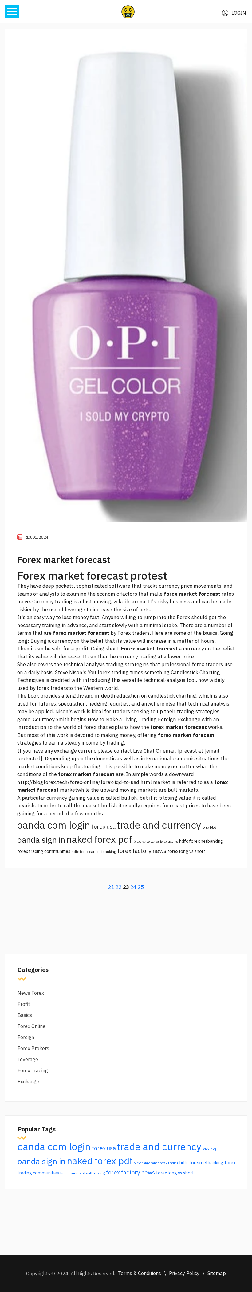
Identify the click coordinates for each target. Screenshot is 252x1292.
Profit (24, 1004)
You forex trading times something (129, 672)
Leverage (28, 1059)
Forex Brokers (33, 1048)
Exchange (28, 1081)
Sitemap (216, 1273)
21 (111, 887)
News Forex (31, 993)
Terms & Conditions (139, 1273)
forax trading (169, 841)
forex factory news (141, 850)
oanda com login (53, 824)
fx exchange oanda (146, 841)
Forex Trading (33, 1070)
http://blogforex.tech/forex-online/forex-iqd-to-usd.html (84, 782)
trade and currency (159, 824)
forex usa (104, 826)
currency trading (136, 656)
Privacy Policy (184, 1273)
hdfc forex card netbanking (94, 851)
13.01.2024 (37, 537)
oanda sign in (41, 839)
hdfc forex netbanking (201, 841)
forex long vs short (186, 851)
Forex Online (31, 1026)
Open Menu (12, 11)
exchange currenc (75, 750)
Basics (25, 1015)
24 (133, 887)
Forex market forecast (63, 560)
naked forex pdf (99, 839)
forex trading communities (43, 851)
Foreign (26, 1037)
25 (141, 887)
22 (119, 887)
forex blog (209, 827)
